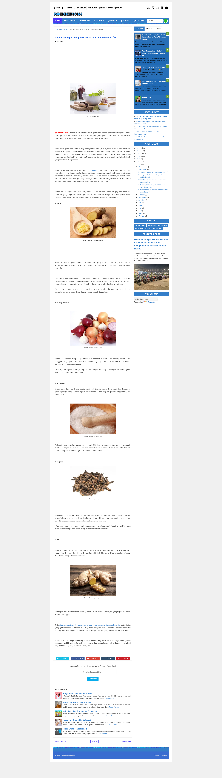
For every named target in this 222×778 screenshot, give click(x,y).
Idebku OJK (146, 97)
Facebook (79, 658)
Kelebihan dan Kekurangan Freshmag (80, 711)
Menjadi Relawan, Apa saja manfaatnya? (153, 172)
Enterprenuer (71, 21)
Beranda (94, 741)
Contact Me (67, 8)
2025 (139, 151)
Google (94, 658)
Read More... (110, 698)
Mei (140, 208)
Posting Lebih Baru (60, 741)
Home (58, 21)
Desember (143, 167)
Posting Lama (126, 741)
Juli (140, 203)
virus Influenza (93, 170)
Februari (142, 216)
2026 (139, 148)
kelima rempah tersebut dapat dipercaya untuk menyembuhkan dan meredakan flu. (89, 625)
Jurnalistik (86, 21)
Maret (141, 213)
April (140, 211)
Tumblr (109, 658)
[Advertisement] (93, 59)
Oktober (142, 195)
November (143, 169)
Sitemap (119, 8)
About (57, 8)
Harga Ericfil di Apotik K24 (75, 728)
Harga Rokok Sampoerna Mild (153, 67)
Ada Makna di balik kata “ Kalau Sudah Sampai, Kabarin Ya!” (153, 53)
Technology (139, 21)
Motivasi (125, 21)
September (143, 197)
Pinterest (125, 658)
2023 (139, 156)
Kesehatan (113, 21)
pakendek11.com (70, 755)
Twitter (64, 658)
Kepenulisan (99, 21)
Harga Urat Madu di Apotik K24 (77, 702)
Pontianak (164, 755)
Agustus (142, 200)
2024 (139, 153)
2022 (139, 159)
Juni (140, 205)
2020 (139, 164)
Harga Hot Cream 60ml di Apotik (77, 720)
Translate (151, 302)
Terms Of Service (107, 8)
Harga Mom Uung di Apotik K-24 (77, 693)
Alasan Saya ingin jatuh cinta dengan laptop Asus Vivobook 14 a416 (154, 37)
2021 (139, 161)
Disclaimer (93, 8)
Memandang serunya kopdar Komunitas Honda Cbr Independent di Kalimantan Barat (151, 244)
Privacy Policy (80, 8)
